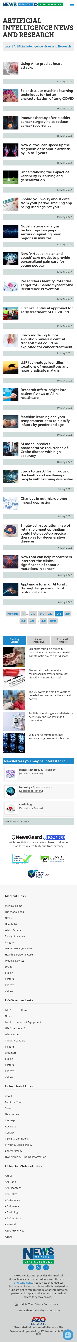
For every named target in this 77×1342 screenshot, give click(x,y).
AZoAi (8, 1236)
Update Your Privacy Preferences (38, 1304)
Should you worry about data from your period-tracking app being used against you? (46, 203)
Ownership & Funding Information (25, 1157)
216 (42, 613)
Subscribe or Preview (31, 773)
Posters (9, 979)
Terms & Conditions (17, 1138)
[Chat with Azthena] (68, 1334)
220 (23, 621)
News (8, 918)
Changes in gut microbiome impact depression (44, 500)
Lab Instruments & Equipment (23, 1022)
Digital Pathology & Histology (37, 769)
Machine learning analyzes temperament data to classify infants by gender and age (45, 421)
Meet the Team (14, 1102)
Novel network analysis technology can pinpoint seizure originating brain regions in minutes (41, 232)
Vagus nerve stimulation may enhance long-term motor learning (49, 736)
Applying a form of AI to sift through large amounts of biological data (44, 588)
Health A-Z (11, 924)
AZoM (8, 1175)
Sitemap (10, 1120)
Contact (9, 1132)
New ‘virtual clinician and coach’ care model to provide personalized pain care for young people (45, 259)
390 (43, 621)
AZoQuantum (13, 1218)
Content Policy (13, 1151)
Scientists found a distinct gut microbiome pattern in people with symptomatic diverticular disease (50, 652)
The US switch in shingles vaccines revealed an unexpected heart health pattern (51, 695)
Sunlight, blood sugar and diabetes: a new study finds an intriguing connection (51, 717)
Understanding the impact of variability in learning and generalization (45, 176)
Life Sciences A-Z (15, 1028)
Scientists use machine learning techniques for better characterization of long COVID (47, 94)
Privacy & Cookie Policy (18, 1144)
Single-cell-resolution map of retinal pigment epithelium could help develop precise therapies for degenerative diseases (45, 533)
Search (9, 1108)
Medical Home (13, 906)
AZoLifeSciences (14, 1230)
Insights (10, 942)
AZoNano (10, 1181)
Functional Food (14, 912)
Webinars (10, 1052)
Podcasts (10, 985)
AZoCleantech (13, 1188)
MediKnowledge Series (18, 948)
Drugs (8, 966)
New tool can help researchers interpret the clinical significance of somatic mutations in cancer (46, 563)
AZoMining (11, 1212)
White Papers (13, 930)
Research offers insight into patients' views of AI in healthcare (44, 394)
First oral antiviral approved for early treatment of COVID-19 (47, 310)
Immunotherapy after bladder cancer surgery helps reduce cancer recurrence (45, 122)
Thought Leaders (15, 936)
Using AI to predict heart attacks (41, 65)
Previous (12, 613)
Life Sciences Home (16, 1010)
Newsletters (12, 1114)
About (8, 1096)
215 (33, 613)
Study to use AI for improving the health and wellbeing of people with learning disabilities (47, 475)
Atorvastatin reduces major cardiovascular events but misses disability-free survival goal (49, 674)
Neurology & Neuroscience (35, 787)
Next (53, 621)
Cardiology (25, 804)
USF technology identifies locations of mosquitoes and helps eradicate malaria (45, 366)
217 (50, 613)
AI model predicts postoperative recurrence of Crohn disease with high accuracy (44, 450)
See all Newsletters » (16, 821)
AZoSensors (12, 1206)
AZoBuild (10, 1224)
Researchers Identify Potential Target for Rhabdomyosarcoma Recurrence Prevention (47, 285)
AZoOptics (11, 1194)
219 (67, 613)
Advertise (10, 1126)
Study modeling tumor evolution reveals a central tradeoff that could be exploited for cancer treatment (47, 341)
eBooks (9, 972)
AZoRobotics (12, 1200)
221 (32, 621)
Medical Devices (14, 960)
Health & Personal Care (19, 954)
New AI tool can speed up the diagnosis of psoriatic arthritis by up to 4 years (46, 149)
